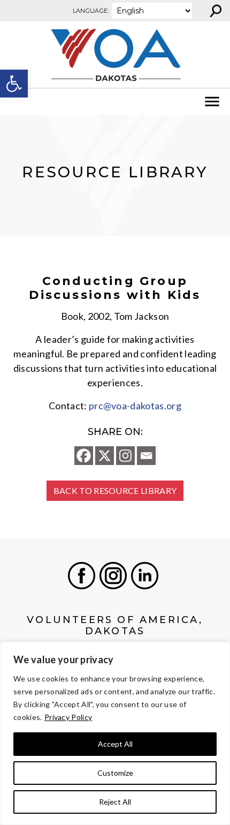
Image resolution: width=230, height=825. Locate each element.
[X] (104, 455)
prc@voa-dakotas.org (135, 405)
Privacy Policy (68, 717)
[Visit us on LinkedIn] (144, 575)
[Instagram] (125, 455)
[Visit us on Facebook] (81, 575)
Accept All (115, 743)
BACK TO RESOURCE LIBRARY (115, 490)
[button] (14, 84)
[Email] (146, 455)
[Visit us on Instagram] (113, 575)
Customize (115, 772)
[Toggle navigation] (15, 102)
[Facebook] (83, 455)
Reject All (115, 801)
